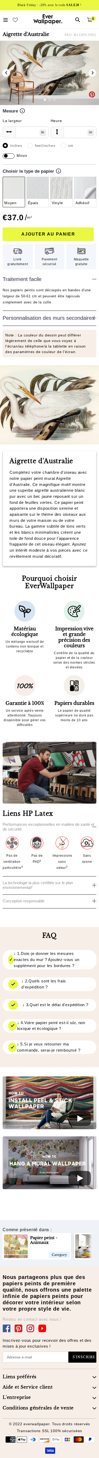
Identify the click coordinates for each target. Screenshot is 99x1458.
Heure (56, 121)
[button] (45, 100)
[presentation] (6, 73)
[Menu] (5, 19)
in (43, 132)
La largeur (12, 121)
